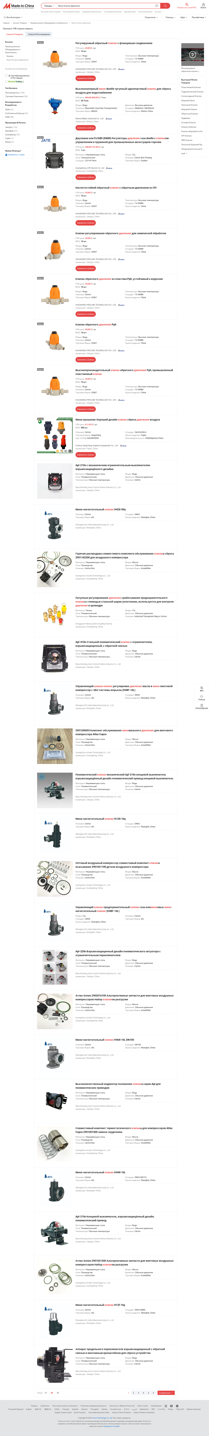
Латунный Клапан (145, 12)
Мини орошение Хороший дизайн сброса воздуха (117, 419)
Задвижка (185, 118)
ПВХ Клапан (186, 140)
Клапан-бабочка (188, 126)
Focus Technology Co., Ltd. (102, 1418)
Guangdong (12, 134)
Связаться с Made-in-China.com (122, 1406)
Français (65, 1409)
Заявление (45, 1406)
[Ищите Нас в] (177, 1406)
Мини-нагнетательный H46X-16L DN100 (104, 1039)
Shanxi (9, 142)
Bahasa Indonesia (194, 1409)
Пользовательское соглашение (65, 1406)
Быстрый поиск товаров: (51, 12)
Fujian (9, 138)
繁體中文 (48, 1409)
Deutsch (84, 1409)
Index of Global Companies (144, 1412)
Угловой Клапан (188, 122)
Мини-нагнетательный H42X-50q (100, 509)
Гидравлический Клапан (92, 12)
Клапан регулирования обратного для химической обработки (120, 233)
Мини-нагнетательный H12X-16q (100, 818)
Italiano (104, 1409)
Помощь (169, 17)
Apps (182, 17)
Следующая (165, 1392)
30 (52, 1393)
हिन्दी (153, 1409)
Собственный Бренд (16, 113)
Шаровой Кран (130, 12)
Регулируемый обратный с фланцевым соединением (113, 43)
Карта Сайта (143, 1406)
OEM (9, 109)
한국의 (126, 1409)
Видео (40, 42)
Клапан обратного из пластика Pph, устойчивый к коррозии (119, 278)
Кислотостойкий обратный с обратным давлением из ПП (116, 187)
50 (58, 1392)
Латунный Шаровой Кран (192, 144)
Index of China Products (121, 1412)
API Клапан (186, 135)
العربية (134, 1409)
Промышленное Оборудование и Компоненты (12, 49)
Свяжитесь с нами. (16, 154)
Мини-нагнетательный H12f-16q (100, 1304)
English (29, 1409)
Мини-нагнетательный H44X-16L (100, 1172)
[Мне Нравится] (171, 1406)
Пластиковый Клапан (71, 12)
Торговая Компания (16, 96)
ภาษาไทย (161, 1409)
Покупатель (150, 17)
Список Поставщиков (39, 34)
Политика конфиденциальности (93, 1406)
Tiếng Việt (180, 1409)
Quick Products (79, 1412)
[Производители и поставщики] (18, 6)
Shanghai (11, 130)
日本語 (56, 1409)
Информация (156, 1406)
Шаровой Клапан (189, 109)
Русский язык (115, 1409)
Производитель (15, 92)
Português (95, 1409)
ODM (9, 117)
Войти (203, 7)
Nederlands (144, 1409)
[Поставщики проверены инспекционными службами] (17, 76)
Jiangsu (11, 127)
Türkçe (170, 1409)
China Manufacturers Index (98, 1412)
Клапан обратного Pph (95, 324)
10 (46, 1392)
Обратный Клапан (189, 113)
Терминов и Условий (111, 1426)
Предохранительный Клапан (194, 149)
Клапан (10, 56)
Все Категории (13, 17)
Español (75, 1409)
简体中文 (38, 1409)
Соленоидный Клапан (113, 12)
